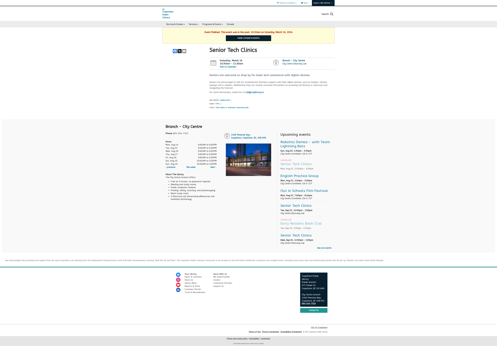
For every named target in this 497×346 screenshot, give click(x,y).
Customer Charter (193, 289)
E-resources (231, 107)
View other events (248, 38)
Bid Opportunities (221, 277)
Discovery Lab (242, 107)
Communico (265, 339)
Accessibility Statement (291, 332)
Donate (230, 24)
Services (193, 24)
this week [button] (191, 167)
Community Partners (222, 283)
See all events (324, 248)
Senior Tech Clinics (296, 164)
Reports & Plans (192, 286)
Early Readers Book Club (301, 223)
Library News (191, 283)
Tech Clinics (220, 107)
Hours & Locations (193, 277)
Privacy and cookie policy (237, 339)
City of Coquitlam (319, 327)
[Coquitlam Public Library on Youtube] (178, 285)
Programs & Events (211, 24)
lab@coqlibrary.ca (255, 92)
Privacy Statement (270, 332)
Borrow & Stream (174, 24)
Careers (216, 280)
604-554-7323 (309, 303)
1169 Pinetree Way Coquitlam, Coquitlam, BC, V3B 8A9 (248, 136)
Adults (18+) (225, 100)
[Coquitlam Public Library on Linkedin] (178, 290)
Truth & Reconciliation (195, 292)
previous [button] (170, 167)
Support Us (218, 286)
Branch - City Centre (293, 60)
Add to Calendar (228, 67)
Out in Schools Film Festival (304, 191)
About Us (189, 280)
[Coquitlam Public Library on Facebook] (178, 275)
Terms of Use (255, 332)
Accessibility (254, 339)
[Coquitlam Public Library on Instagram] (178, 280)
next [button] (212, 167)
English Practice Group (299, 176)
